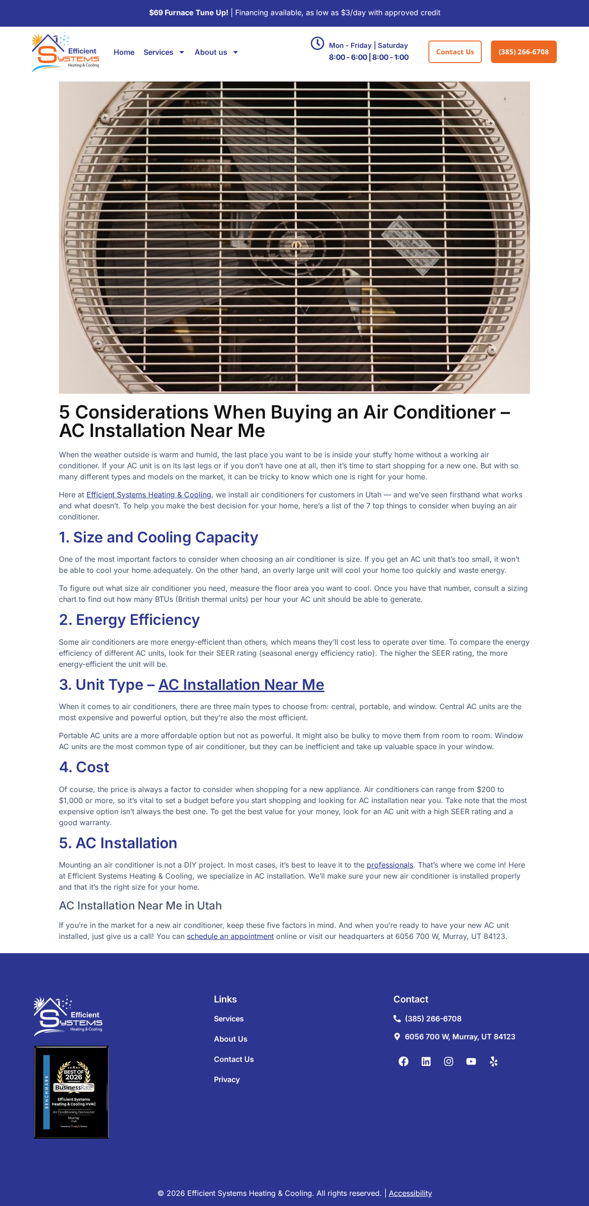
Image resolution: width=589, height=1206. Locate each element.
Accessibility (410, 1193)
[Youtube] (471, 1061)
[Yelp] (494, 1061)
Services (158, 52)
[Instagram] (449, 1061)
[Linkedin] (426, 1061)
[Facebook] (403, 1061)
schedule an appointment (230, 936)
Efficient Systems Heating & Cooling (149, 494)
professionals (390, 864)
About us (211, 52)
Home (124, 52)
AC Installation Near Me (241, 684)
